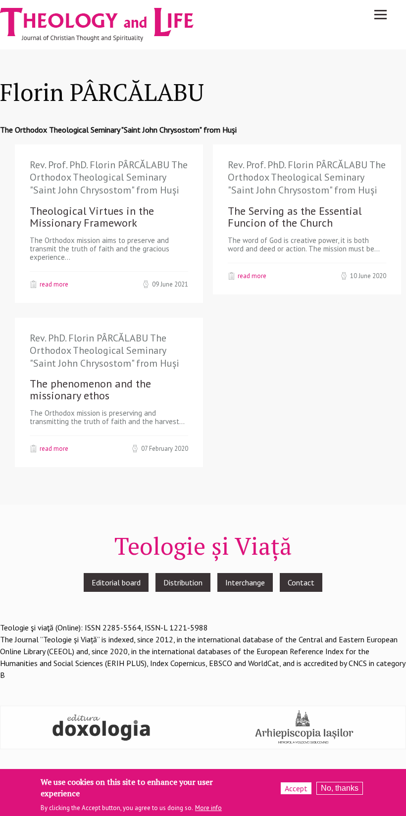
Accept (296, 788)
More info (208, 808)
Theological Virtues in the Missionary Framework (92, 217)
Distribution (183, 582)
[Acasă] (106, 24)
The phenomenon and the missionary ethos (90, 389)
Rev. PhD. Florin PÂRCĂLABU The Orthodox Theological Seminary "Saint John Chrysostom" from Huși (104, 351)
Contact (301, 582)
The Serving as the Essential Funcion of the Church (295, 217)
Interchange (245, 582)
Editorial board (116, 582)
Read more (54, 284)
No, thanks (339, 788)
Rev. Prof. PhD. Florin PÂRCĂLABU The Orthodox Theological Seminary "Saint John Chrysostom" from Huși (109, 177)
